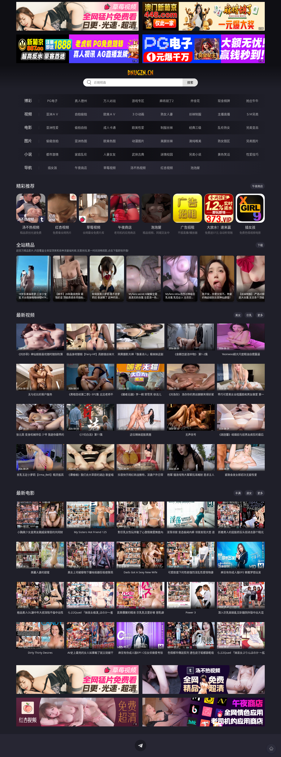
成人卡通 (109, 128)
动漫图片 (138, 141)
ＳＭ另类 (252, 114)
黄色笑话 (224, 154)
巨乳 (249, 315)
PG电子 (52, 101)
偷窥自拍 (52, 141)
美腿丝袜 (167, 141)
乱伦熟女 (224, 128)
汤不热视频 (138, 168)
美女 (238, 315)
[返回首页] (271, 748)
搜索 (190, 82)
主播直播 (224, 114)
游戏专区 (138, 101)
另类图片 (252, 141)
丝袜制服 (195, 114)
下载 (260, 245)
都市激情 (52, 154)
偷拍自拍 (81, 128)
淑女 (249, 493)
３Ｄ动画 (138, 114)
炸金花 (195, 101)
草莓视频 (109, 168)
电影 (28, 127)
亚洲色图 (81, 141)
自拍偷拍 (81, 114)
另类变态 (252, 128)
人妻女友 (109, 154)
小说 (28, 154)
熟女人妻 (167, 114)
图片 (28, 141)
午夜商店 (81, 168)
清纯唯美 (195, 141)
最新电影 (25, 493)
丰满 (238, 493)
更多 (260, 315)
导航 (28, 167)
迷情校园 (167, 154)
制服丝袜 (167, 128)
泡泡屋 (195, 168)
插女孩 (52, 168)
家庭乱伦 (81, 154)
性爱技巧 (252, 154)
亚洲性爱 (52, 128)
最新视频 (25, 315)
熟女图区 (224, 141)
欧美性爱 (138, 128)
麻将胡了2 (167, 101)
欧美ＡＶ (109, 114)
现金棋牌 (224, 101)
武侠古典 (138, 154)
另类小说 (195, 154)
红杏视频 (167, 168)
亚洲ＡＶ (52, 114)
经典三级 (195, 128)
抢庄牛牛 (252, 101)
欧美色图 (109, 141)
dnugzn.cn (140, 73)
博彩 (28, 100)
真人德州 (81, 101)
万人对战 (109, 101)
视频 (28, 114)
